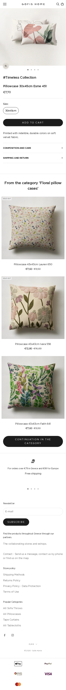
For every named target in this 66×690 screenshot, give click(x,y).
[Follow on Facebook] (4, 635)
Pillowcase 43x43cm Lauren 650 (33, 264)
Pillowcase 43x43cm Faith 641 (33, 423)
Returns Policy (11, 580)
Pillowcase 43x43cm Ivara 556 (33, 344)
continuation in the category (33, 441)
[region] (33, 471)
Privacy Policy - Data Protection (22, 586)
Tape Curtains (11, 619)
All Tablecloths (12, 625)
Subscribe (16, 522)
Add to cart (33, 122)
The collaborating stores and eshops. (25, 543)
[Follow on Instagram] (12, 635)
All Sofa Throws (12, 608)
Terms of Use (11, 591)
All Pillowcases (12, 614)
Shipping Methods (14, 574)
